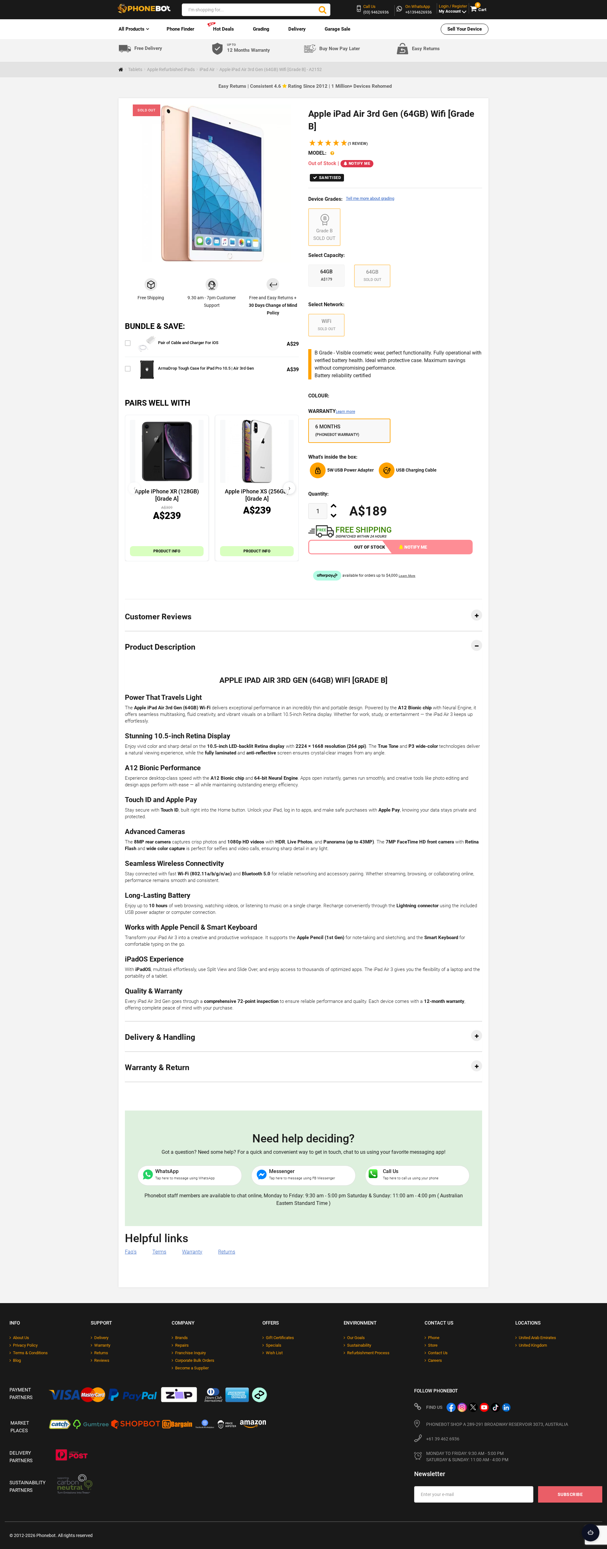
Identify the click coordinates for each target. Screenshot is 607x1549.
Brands (181, 1337)
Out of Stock (369, 547)
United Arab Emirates (537, 1337)
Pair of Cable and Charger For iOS (188, 342)
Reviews (101, 1360)
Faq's (131, 1252)
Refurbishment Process (368, 1352)
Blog (17, 1360)
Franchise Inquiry (190, 1352)
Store (433, 1345)
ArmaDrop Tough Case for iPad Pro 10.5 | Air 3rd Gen (206, 368)
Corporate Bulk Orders (194, 1360)
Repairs (182, 1345)
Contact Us (438, 1352)
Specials (273, 1345)
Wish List (274, 1352)
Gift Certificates (280, 1337)
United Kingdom (533, 1345)
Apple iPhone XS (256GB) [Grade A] (257, 495)
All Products (131, 29)
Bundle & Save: (155, 326)
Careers (435, 1360)
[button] (338, 143)
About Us (21, 1337)
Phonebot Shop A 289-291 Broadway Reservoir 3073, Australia (497, 1424)
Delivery (297, 29)
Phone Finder (180, 29)
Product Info (166, 551)
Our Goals (356, 1337)
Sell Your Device (464, 29)
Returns (226, 1252)
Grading (261, 29)
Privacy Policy (25, 1345)
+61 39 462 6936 (442, 1438)
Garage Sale (337, 29)
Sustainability (359, 1345)
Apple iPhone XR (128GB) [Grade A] (167, 495)
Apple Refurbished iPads (171, 69)
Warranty (331, 411)
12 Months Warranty (248, 48)
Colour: (318, 396)
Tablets (135, 69)
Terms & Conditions (30, 1352)
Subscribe (570, 1494)
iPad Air (207, 69)
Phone (433, 1337)
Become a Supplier (192, 1368)
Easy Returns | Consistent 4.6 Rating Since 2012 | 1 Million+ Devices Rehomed (305, 86)
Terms (159, 1252)
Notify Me (360, 163)
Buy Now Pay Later (339, 48)
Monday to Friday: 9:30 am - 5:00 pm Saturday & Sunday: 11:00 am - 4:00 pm (467, 1456)
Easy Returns (426, 48)
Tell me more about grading (370, 198)
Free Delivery (148, 48)
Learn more (345, 411)
